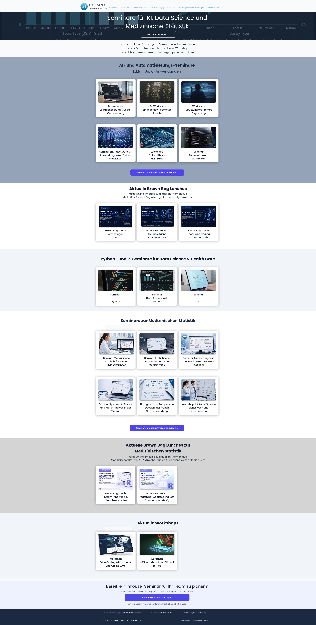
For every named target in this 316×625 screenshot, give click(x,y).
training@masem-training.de (197, 613)
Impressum (185, 620)
